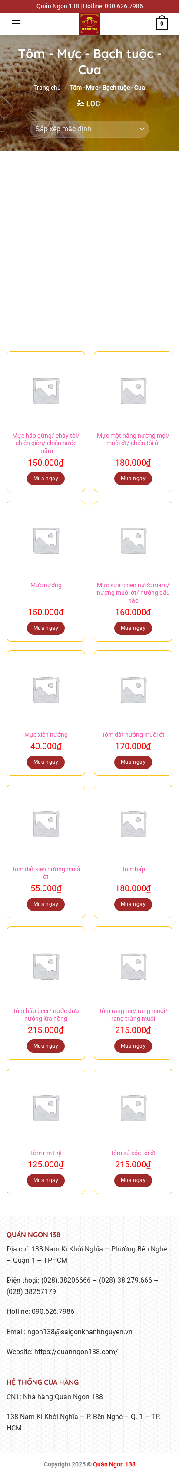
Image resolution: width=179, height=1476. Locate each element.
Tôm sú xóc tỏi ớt (133, 1153)
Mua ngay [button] (45, 479)
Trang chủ (47, 87)
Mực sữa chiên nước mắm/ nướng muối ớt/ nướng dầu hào (133, 593)
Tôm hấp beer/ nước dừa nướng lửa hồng (46, 1014)
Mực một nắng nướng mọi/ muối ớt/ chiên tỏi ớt (133, 439)
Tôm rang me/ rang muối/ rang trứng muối (133, 1014)
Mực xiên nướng (46, 734)
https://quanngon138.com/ (76, 1352)
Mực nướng (46, 585)
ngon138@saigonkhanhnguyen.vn (80, 1332)
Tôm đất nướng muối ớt (133, 734)
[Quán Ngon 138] (89, 24)
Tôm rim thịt (46, 1153)
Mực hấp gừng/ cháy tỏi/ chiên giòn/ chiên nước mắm (46, 443)
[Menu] (16, 23)
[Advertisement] (89, 244)
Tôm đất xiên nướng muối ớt (46, 873)
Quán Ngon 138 (114, 1464)
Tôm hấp (133, 869)
